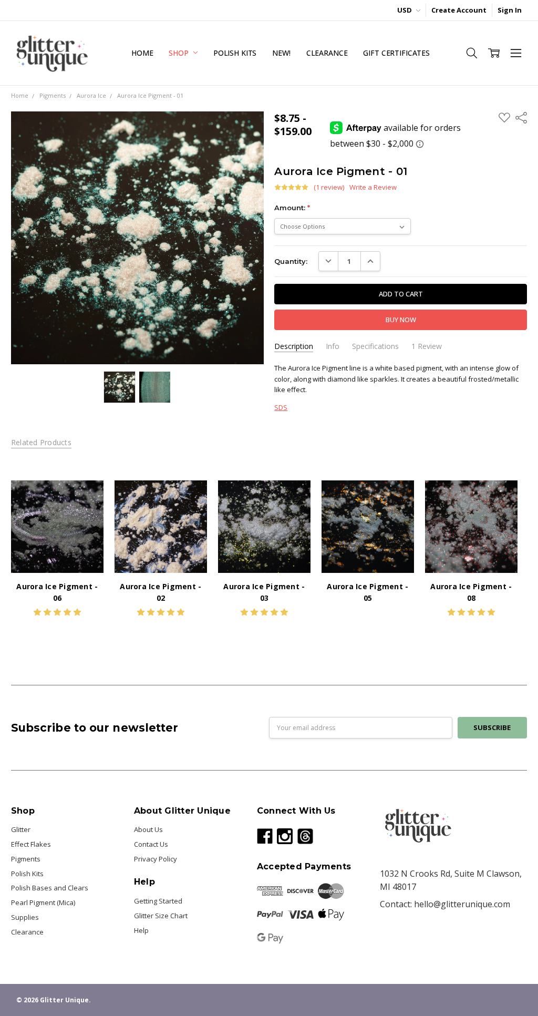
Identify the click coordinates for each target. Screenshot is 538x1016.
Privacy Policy (155, 859)
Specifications (375, 346)
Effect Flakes (31, 844)
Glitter (20, 829)
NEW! (281, 53)
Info (332, 346)
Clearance (327, 53)
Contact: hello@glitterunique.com (445, 904)
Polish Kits (234, 53)
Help (141, 930)
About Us (148, 829)
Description (293, 346)
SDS (280, 407)
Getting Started (158, 901)
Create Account (459, 10)
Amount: (292, 207)
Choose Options (57, 552)
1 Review (426, 346)
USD (405, 10)
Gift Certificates (396, 53)
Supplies (25, 917)
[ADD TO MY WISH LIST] (85, 514)
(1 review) (329, 187)
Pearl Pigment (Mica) (43, 902)
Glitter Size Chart (161, 915)
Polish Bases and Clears (49, 887)
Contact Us (151, 844)
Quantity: (290, 261)
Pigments (25, 859)
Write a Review (373, 187)
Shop (179, 53)
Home (142, 53)
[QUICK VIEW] (85, 498)
